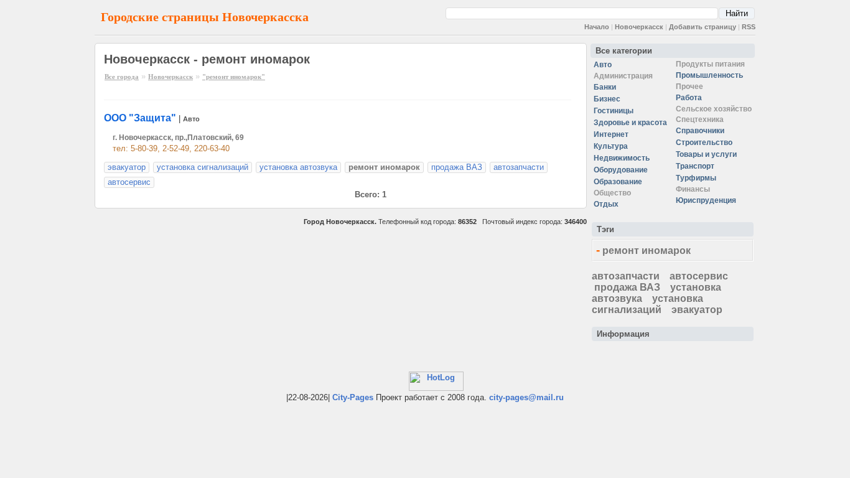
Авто (191, 119)
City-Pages (352, 397)
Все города (122, 76)
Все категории (623, 50)
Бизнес (607, 99)
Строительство (704, 142)
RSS (748, 26)
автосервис (129, 182)
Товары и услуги (706, 154)
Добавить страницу (702, 26)
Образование (618, 181)
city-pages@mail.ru (526, 397)
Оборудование (621, 170)
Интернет (611, 134)
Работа (689, 97)
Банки (605, 87)
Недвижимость (622, 158)
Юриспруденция (706, 200)
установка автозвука (298, 167)
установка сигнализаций (202, 167)
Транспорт (695, 166)
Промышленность (709, 75)
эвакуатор (127, 167)
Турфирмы (696, 178)
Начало (596, 26)
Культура (611, 146)
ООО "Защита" (140, 118)
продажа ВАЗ (456, 167)
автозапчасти (518, 167)
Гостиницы (613, 110)
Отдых (606, 204)
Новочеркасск (639, 26)
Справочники (700, 130)
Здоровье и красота (630, 122)
